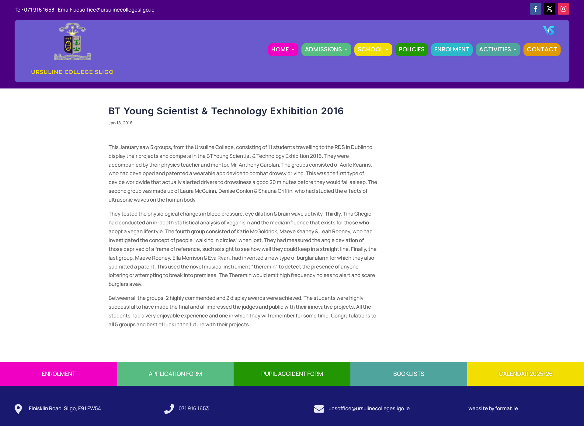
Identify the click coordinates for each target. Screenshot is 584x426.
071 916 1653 (194, 408)
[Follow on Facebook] (535, 9)
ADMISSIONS (323, 49)
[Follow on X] (549, 9)
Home (280, 49)
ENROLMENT (451, 49)
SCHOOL (370, 49)
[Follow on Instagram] (563, 9)
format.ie (506, 408)
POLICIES (412, 49)
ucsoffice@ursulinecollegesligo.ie (114, 9)
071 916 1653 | (41, 9)
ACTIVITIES (495, 49)
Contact (542, 49)
